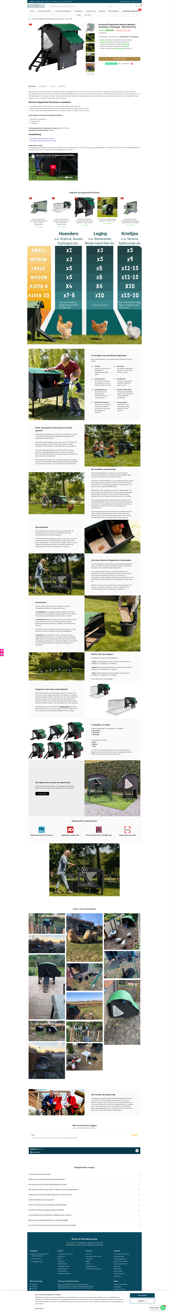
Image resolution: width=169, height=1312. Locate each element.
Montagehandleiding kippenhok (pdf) (42, 138)
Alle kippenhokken (119, 1256)
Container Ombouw (119, 1273)
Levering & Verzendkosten (65, 1254)
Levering (52, 86)
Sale (30, 24)
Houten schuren (118, 1271)
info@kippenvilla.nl (37, 1261)
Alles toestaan (142, 1295)
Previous (30, 51)
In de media (89, 1259)
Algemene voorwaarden (120, 1284)
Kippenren (102, 11)
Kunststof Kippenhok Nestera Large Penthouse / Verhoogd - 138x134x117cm (84, 221)
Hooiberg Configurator (131, 10)
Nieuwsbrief (61, 1261)
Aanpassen (141, 1301)
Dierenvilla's (117, 1266)
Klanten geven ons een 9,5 (93, 1256)
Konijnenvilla (117, 1276)
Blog (79, 15)
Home (32, 11)
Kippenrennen (118, 1268)
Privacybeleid (117, 1286)
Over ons (87, 15)
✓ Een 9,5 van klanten (65, 1)
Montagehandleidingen (64, 1273)
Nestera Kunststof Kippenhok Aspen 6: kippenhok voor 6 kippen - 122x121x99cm (130, 221)
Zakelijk (88, 1261)
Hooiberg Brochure (91, 1266)
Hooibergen (78, 11)
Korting (60, 1259)
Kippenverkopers (63, 1268)
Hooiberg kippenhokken (121, 1263)
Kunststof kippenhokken (63, 11)
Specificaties (43, 86)
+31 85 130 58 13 (37, 1258)
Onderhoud (62, 86)
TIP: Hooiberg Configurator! (94, 1268)
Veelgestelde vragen (64, 1266)
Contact (88, 1263)
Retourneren (61, 1256)
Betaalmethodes (62, 1263)
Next (83, 51)
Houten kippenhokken (44, 11)
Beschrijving (32, 86)
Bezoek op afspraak (37, 1256)
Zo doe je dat (42, 793)
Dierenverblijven (113, 11)
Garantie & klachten (119, 1289)
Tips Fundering (62, 1271)
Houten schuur (91, 11)
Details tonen (39, 1308)
